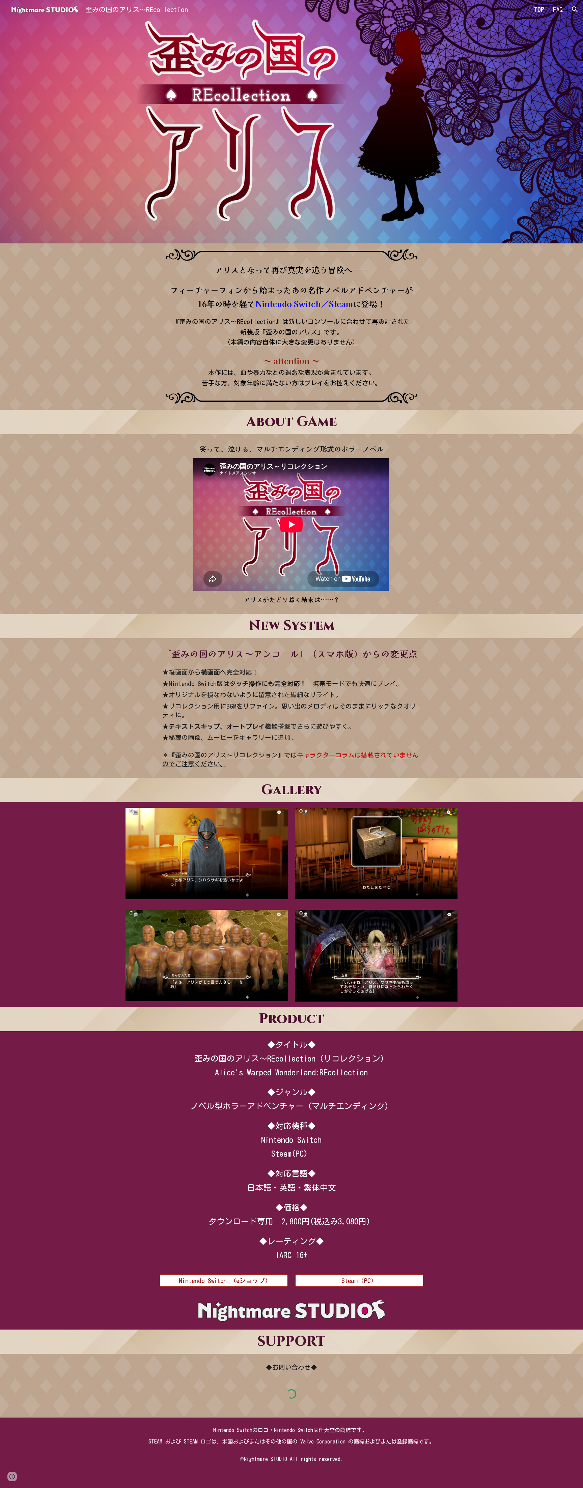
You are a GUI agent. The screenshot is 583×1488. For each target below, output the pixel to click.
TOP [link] (539, 9)
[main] (292, 326)
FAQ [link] (558, 9)
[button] (575, 9)
